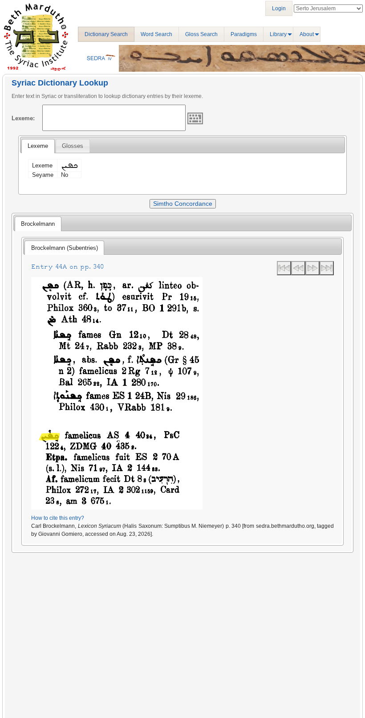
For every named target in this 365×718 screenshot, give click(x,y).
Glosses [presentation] (72, 146)
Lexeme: (23, 118)
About (307, 34)
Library (278, 34)
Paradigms (244, 34)
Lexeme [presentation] (38, 146)
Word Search (156, 34)
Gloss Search (201, 34)
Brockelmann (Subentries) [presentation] (64, 248)
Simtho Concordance (182, 203)
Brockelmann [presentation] (38, 223)
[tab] (37, 146)
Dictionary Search (106, 34)
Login (279, 8)
